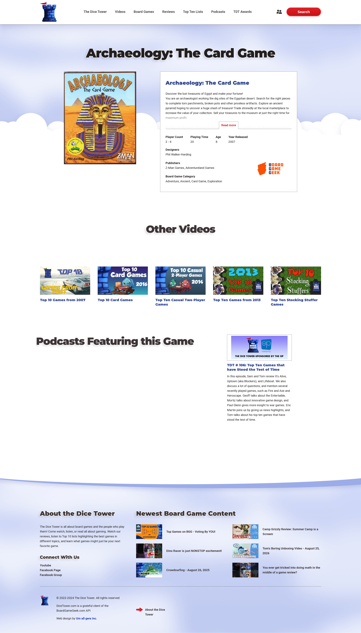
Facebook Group (51, 575)
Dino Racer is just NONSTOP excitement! (194, 551)
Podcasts (218, 12)
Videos (120, 12)
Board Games (144, 12)
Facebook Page (50, 570)
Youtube (45, 565)
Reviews (168, 12)
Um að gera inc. (86, 618)
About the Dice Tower (155, 610)
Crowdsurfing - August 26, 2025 (187, 570)
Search (304, 12)
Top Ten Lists (193, 12)
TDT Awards (242, 12)
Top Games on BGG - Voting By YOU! (190, 531)
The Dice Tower (95, 12)
